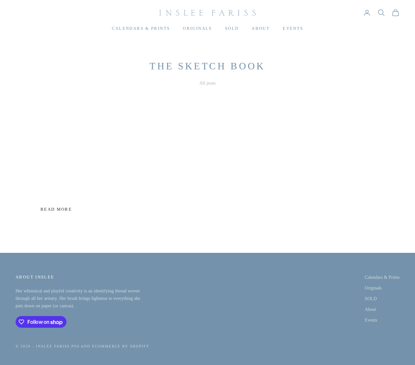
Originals (197, 28)
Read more (56, 209)
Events (293, 28)
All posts (207, 83)
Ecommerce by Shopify (120, 346)
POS (75, 346)
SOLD (232, 28)
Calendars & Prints (141, 28)
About (261, 28)
